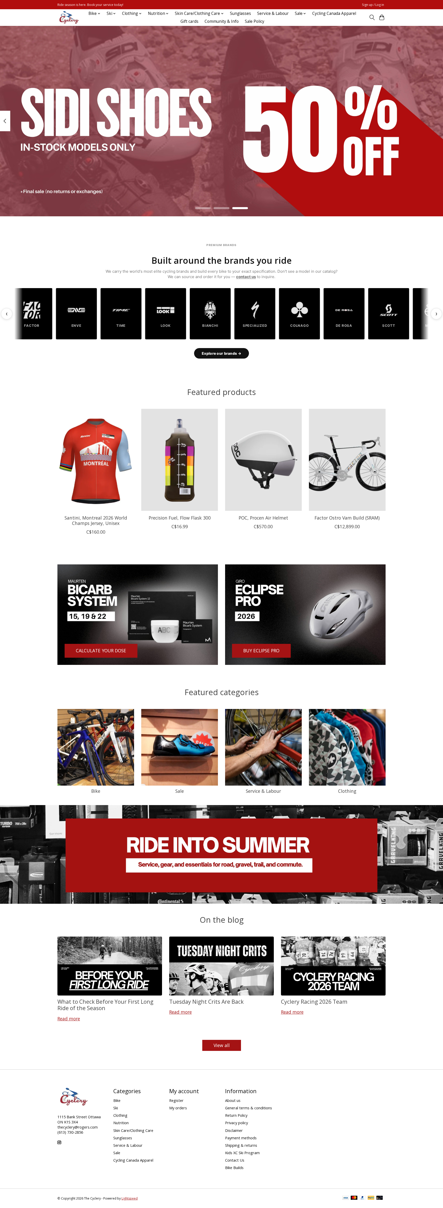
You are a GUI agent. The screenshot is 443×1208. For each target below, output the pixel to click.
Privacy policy (236, 1122)
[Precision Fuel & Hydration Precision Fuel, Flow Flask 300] (179, 460)
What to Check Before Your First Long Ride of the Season (105, 1005)
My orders (178, 1107)
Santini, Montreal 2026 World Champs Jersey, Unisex (96, 520)
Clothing (347, 791)
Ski (115, 1107)
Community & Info (222, 21)
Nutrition (121, 1122)
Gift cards (189, 21)
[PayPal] (362, 1198)
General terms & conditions (248, 1107)
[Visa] (345, 1198)
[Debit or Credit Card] (379, 1198)
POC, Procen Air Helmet (263, 517)
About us (232, 1100)
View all (222, 1045)
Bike (95, 791)
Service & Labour (273, 13)
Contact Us (234, 1160)
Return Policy (236, 1115)
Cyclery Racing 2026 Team (314, 1001)
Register (176, 1100)
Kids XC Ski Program (242, 1152)
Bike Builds (234, 1167)
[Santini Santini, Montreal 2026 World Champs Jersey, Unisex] (95, 460)
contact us (246, 276)
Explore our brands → (221, 353)
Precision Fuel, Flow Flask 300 (180, 517)
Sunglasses (240, 13)
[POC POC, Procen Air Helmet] (263, 460)
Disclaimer (234, 1130)
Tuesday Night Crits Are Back (206, 1001)
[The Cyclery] (68, 17)
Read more (68, 1019)
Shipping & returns (241, 1145)
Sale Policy (254, 21)
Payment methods (241, 1137)
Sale (179, 791)
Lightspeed (130, 1198)
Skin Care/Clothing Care (133, 1130)
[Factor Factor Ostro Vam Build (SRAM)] (347, 460)
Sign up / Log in (373, 5)
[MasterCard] (354, 1198)
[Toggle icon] (372, 17)
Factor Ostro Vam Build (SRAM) (347, 517)
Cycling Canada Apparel (334, 13)
